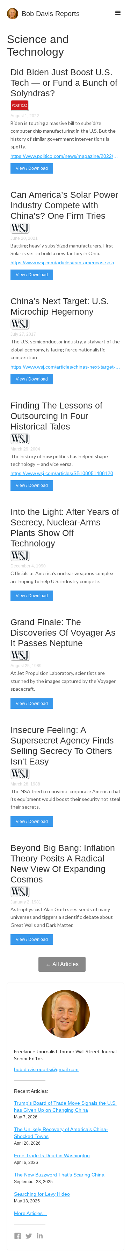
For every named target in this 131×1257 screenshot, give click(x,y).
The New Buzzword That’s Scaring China (59, 1175)
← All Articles (62, 964)
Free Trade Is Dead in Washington (52, 1155)
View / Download (32, 168)
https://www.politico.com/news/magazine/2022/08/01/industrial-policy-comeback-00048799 (65, 156)
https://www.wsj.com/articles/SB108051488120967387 (65, 473)
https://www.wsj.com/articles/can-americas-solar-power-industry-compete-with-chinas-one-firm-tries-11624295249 (65, 262)
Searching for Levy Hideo (42, 1194)
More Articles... (30, 1213)
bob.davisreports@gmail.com (46, 1069)
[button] (118, 13)
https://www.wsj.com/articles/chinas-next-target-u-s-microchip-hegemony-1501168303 (65, 367)
